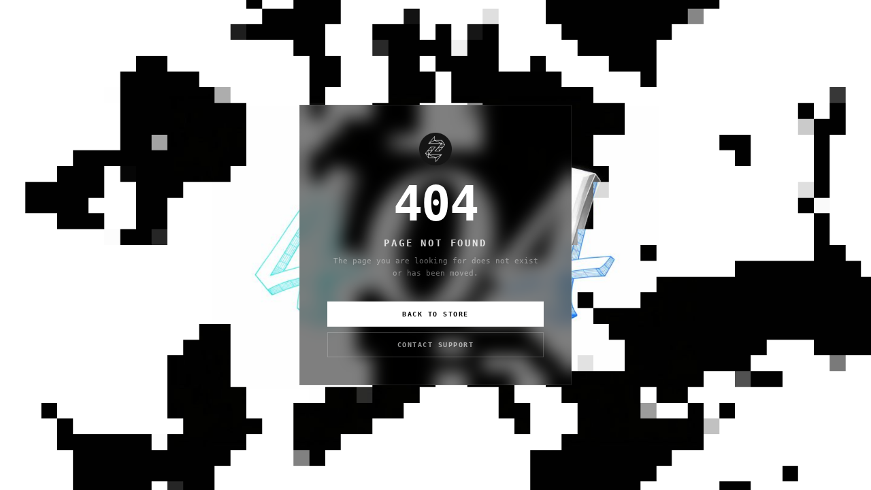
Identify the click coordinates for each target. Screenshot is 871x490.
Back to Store (435, 314)
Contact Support (435, 344)
